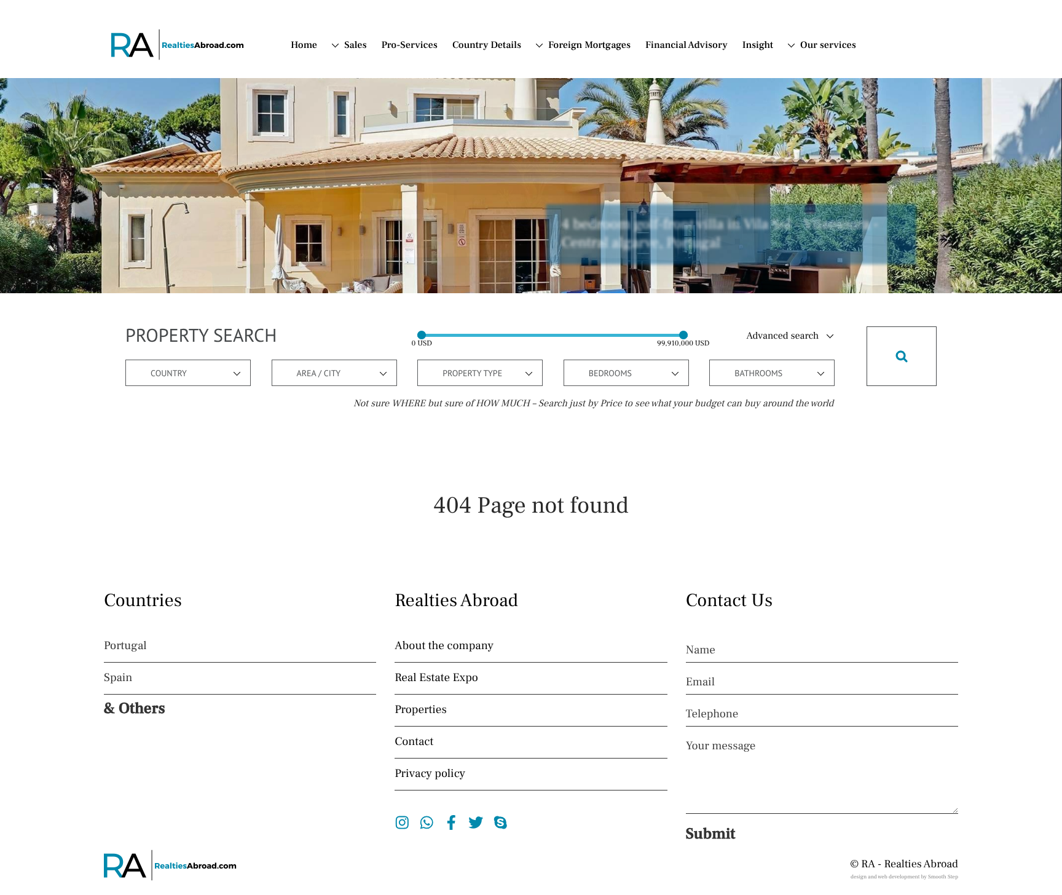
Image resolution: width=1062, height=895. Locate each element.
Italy (557, 113)
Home (304, 45)
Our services (828, 45)
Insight (757, 45)
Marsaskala (380, 253)
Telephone (712, 714)
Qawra (370, 299)
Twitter (476, 822)
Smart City (378, 361)
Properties (420, 710)
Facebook (451, 822)
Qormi (370, 315)
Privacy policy (430, 774)
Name (700, 650)
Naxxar (371, 284)
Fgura (369, 222)
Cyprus (563, 98)
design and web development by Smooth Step (904, 877)
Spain (560, 67)
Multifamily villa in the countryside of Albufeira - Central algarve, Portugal (726, 234)
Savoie (370, 115)
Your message (721, 746)
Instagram (402, 822)
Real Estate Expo (436, 678)
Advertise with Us (820, 104)
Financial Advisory (686, 45)
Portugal (566, 82)
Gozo (367, 238)
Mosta (369, 268)
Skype (500, 822)
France (563, 128)
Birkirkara (377, 207)
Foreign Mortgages (589, 45)
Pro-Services (410, 45)
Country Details (486, 45)
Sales (355, 45)
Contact (816, 82)
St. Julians (377, 376)
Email (700, 682)
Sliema (370, 345)
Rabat (368, 330)
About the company (444, 646)
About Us (820, 67)
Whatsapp (427, 822)
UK (351, 159)
